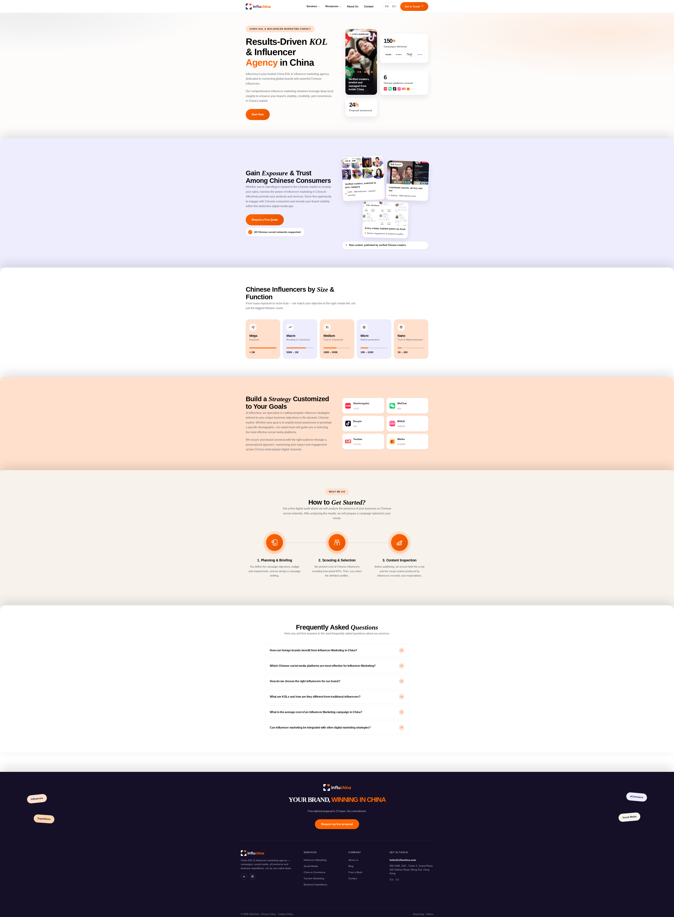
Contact (369, 6)
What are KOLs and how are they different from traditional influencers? (336, 696)
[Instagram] (252, 876)
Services (311, 6)
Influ (337, 787)
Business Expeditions (315, 884)
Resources (331, 6)
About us (353, 860)
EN (386, 6)
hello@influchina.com (403, 860)
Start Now (258, 114)
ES (394, 6)
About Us (352, 6)
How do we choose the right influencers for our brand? (336, 681)
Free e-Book (355, 872)
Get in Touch (413, 6)
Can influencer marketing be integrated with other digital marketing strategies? (336, 727)
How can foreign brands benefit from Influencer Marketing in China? (336, 650)
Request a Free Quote (265, 219)
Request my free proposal (337, 824)
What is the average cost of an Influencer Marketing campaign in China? (336, 712)
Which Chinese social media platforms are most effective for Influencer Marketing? (336, 665)
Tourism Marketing (314, 878)
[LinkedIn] (244, 876)
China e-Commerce (314, 872)
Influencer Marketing (315, 860)
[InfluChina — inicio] (258, 6)
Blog (350, 866)
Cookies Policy (285, 914)
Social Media (311, 866)
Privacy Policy (268, 914)
